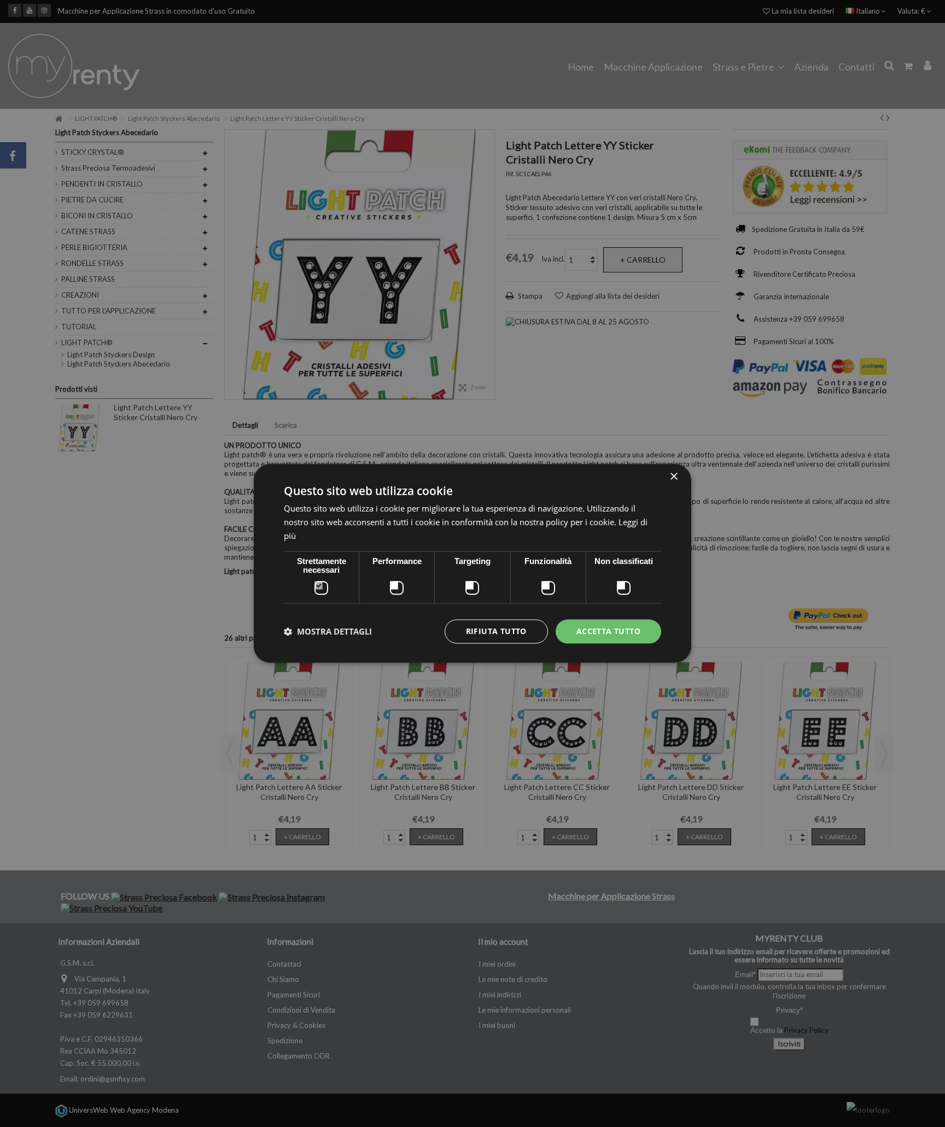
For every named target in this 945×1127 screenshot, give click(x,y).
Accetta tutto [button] (608, 631)
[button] (328, 631)
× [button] (673, 477)
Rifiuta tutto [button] (496, 631)
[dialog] (472, 563)
